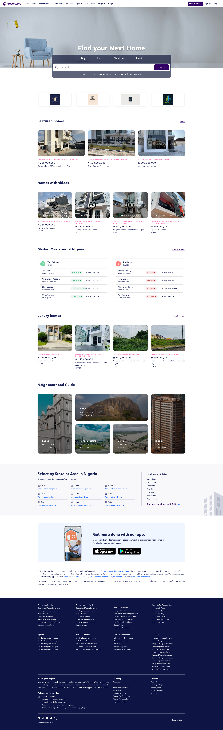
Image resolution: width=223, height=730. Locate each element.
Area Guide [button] (90, 4)
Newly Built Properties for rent (162, 644)
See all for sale (179, 316)
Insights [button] (101, 4)
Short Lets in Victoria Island (161, 619)
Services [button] (69, 4)
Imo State (150, 492)
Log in (217, 4)
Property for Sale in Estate (161, 666)
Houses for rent (81, 625)
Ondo (76, 494)
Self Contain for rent (83, 617)
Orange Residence (121, 611)
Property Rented (157, 690)
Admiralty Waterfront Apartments (126, 614)
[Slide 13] (102, 215)
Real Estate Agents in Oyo (47, 644)
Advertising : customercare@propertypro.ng (58, 705)
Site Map (154, 693)
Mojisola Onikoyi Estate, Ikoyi (86, 644)
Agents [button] (79, 4)
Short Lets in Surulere (159, 622)
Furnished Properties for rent (162, 641)
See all (182, 121)
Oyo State (151, 489)
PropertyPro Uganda (120, 699)
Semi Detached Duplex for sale (49, 622)
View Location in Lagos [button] (46, 489)
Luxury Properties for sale (161, 664)
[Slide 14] (103, 215)
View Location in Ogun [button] (79, 489)
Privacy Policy (117, 690)
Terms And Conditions (121, 688)
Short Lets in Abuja (158, 608)
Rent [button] (34, 4)
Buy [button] (27, 4)
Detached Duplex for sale (47, 619)
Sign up (208, 4)
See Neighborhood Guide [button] (162, 504)
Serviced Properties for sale (162, 652)
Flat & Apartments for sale (47, 611)
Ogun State (151, 482)
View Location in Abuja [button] (46, 497)
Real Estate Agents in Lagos (48, 638)
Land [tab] (139, 58)
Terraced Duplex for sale (46, 625)
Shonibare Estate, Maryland (86, 646)
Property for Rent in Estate (161, 669)
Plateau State (152, 496)
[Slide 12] (66, 215)
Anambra (111, 485)
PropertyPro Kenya (119, 693)
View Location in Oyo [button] (45, 505)
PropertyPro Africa (119, 702)
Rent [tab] (99, 58)
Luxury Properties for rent (161, 649)
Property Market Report (122, 649)
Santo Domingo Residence (123, 619)
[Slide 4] (51, 215)
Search (161, 67)
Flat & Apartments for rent (85, 611)
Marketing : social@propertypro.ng (54, 702)
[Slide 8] (58, 215)
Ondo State (151, 479)
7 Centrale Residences (122, 628)
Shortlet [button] (59, 4)
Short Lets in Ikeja (158, 611)
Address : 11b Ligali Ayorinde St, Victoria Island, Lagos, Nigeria (64, 708)
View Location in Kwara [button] (113, 497)
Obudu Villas (118, 625)
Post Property (195, 4)
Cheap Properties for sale (161, 661)
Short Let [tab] (119, 58)
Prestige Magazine (120, 646)
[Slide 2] (47, 215)
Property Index (178, 249)
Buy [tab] (83, 58)
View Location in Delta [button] (113, 505)
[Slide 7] (56, 215)
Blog (115, 685)
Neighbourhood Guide (122, 641)
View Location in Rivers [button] (79, 505)
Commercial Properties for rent (87, 608)
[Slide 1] (45, 215)
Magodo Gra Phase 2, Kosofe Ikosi (88, 649)
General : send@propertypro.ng (54, 699)
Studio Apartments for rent (85, 622)
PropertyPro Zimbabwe (121, 696)
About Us (116, 682)
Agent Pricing (155, 682)
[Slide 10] (62, 215)
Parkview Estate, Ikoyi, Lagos (86, 638)
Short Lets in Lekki (158, 617)
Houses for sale (43, 614)
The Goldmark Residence (123, 622)
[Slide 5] (53, 215)
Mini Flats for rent (82, 614)
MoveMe (117, 644)
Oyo (42, 502)
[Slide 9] (60, 215)
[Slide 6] (54, 215)
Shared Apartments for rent (85, 619)
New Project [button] (44, 4)
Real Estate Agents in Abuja (48, 641)
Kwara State (151, 486)
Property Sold (156, 688)
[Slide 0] (43, 215)
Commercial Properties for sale (49, 608)
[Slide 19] (178, 215)
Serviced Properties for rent (162, 638)
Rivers (76, 502)
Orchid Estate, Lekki (83, 641)
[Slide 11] (64, 215)
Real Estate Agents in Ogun (48, 646)
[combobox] (87, 74)
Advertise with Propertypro (123, 638)
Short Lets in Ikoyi (158, 614)
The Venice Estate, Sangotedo (125, 616)
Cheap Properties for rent (161, 646)
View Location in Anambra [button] (114, 489)
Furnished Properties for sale (162, 655)
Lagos (43, 485)
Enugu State (152, 499)
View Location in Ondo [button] (79, 497)
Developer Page (157, 685)
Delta (109, 502)
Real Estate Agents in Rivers (48, 649)
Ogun (76, 485)
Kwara (110, 494)
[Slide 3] (49, 215)
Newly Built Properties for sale (162, 658)
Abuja (42, 494)
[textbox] (87, 74)
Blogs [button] (110, 4)
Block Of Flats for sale (45, 617)
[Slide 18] (177, 215)
